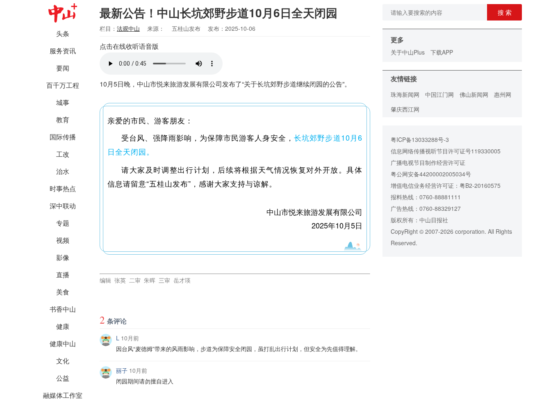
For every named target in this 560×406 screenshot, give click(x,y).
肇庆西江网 (405, 109)
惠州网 (502, 94)
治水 (62, 171)
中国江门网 (439, 94)
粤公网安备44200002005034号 (431, 174)
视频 (62, 240)
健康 (62, 326)
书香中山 (63, 309)
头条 (62, 33)
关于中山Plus (408, 52)
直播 (62, 274)
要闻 (62, 68)
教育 (62, 119)
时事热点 (63, 188)
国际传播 (63, 136)
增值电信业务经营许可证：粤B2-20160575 (446, 185)
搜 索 (505, 12)
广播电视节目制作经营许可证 (428, 162)
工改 (62, 154)
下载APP (441, 52)
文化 (62, 360)
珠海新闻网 (405, 94)
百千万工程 (62, 85)
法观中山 (128, 28)
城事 (62, 102)
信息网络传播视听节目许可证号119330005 (446, 151)
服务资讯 (63, 50)
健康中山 (63, 343)
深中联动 (63, 205)
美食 (62, 292)
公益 (62, 378)
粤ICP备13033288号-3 (420, 139)
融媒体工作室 (62, 395)
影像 (62, 257)
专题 (62, 223)
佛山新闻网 (474, 94)
